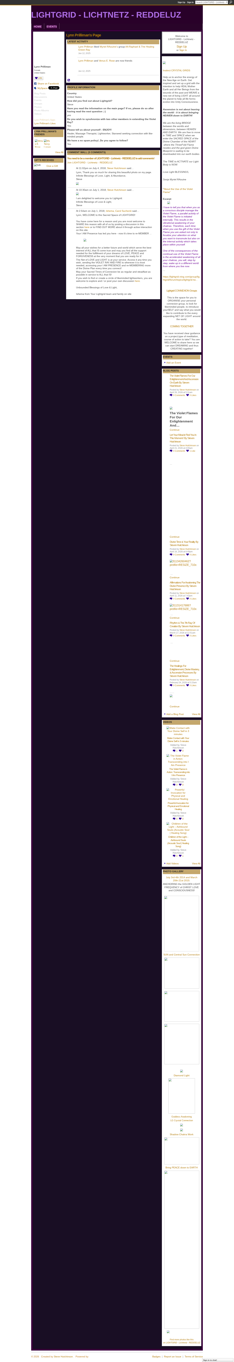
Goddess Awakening (181, 1116)
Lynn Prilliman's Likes (45, 123)
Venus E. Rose (107, 60)
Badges (156, 1356)
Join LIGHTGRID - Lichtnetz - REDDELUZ (90, 162)
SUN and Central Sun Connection (181, 954)
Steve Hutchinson (116, 168)
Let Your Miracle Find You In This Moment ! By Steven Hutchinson (183, 438)
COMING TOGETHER (181, 326)
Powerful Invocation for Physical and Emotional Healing (178, 806)
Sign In (190, 2)
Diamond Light (181, 1075)
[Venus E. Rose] (39, 143)
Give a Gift (52, 166)
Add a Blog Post (175, 714)
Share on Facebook (48, 83)
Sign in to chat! (210, 1360)
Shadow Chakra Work (181, 1134)
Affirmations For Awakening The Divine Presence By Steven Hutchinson (185, 586)
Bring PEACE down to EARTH (181, 1167)
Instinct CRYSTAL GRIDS (176, 70)
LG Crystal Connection (181, 1120)
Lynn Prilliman (85, 46)
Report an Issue (172, 1356)
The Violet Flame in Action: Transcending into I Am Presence (178, 772)
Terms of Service (194, 1356)
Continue (175, 429)
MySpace (43, 88)
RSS (68, 80)
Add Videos (172, 863)
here (86, 227)
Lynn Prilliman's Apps (44, 120)
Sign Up (181, 2)
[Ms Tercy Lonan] (48, 143)
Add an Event (173, 362)
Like (40, 78)
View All (59, 152)
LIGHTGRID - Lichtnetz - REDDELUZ (106, 14)
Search (230, 2)
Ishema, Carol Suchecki (119, 211)
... (196, 279)
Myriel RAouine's (109, 46)
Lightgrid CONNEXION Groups (182, 290)
